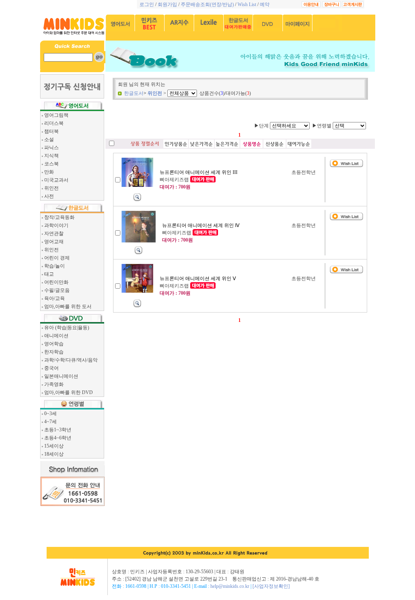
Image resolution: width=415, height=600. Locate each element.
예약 (265, 4)
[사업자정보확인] (271, 586)
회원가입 (167, 4)
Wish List (246, 4)
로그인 (146, 4)
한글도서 (133, 93)
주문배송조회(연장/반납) (207, 4)
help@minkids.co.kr (229, 586)
